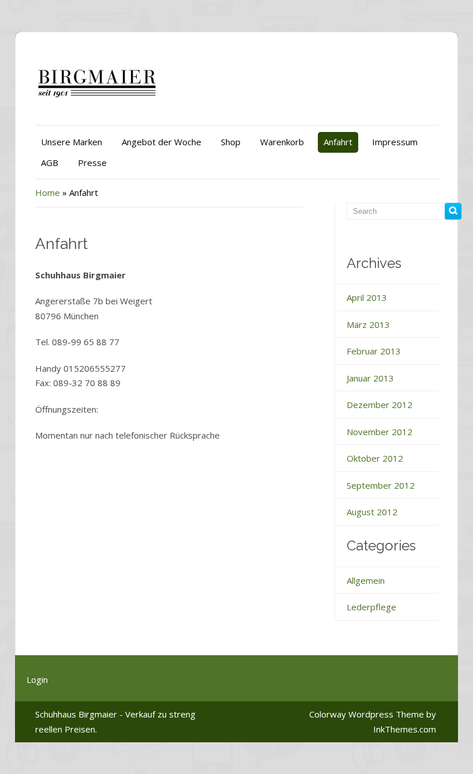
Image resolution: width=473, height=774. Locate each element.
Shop (231, 142)
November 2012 (379, 431)
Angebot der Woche (161, 142)
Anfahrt (338, 142)
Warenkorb (282, 142)
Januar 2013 (370, 378)
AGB (49, 162)
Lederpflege (371, 607)
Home (47, 192)
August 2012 (372, 512)
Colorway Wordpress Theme (366, 714)
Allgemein (366, 580)
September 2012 (381, 485)
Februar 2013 (374, 351)
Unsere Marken (71, 142)
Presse (92, 162)
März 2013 (368, 324)
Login (37, 679)
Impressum (395, 142)
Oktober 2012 (375, 458)
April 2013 (367, 297)
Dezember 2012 (379, 404)
